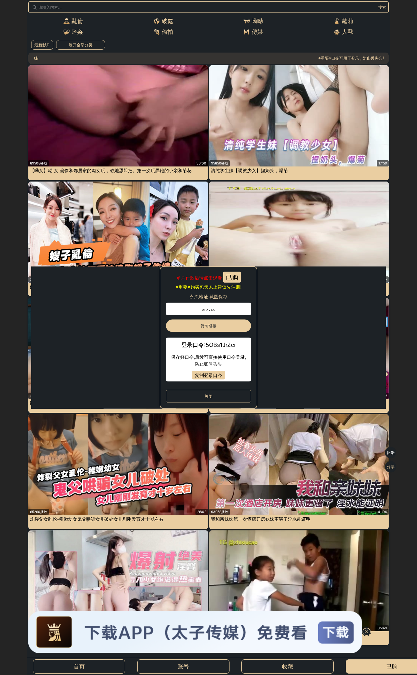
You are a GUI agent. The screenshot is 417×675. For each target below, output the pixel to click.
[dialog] (208, 337)
